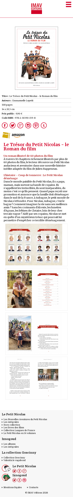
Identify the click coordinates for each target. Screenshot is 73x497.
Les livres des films (14, 427)
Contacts (33, 487)
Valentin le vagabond (15, 460)
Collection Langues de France (19, 430)
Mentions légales (13, 487)
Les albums (10, 444)
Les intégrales (11, 422)
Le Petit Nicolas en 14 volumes (20, 433)
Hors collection (12, 425)
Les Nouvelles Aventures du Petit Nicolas (25, 419)
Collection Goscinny (14, 457)
